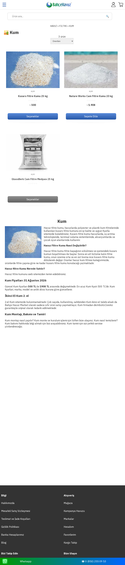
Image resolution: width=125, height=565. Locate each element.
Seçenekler (33, 116)
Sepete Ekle (91, 116)
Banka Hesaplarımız (12, 534)
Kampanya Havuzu (74, 510)
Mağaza (68, 503)
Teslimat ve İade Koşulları (15, 518)
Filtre (63, 26)
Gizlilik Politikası (10, 526)
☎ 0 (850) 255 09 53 (94, 561)
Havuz (53, 26)
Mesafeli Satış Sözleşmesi (15, 510)
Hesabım (69, 526)
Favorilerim (70, 534)
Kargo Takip (70, 542)
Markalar (69, 518)
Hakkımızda (7, 503)
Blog (3, 542)
